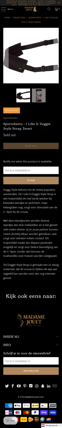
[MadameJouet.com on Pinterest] (24, 386)
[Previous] (6, 55)
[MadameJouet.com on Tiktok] (31, 386)
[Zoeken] (49, 9)
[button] (51, 426)
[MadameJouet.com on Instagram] (36, 386)
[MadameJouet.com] (31, 9)
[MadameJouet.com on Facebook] (13, 386)
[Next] (56, 55)
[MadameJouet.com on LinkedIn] (48, 386)
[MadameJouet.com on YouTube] (19, 386)
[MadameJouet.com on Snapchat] (42, 386)
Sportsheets (10, 118)
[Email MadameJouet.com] (54, 386)
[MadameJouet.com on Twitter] (6, 386)
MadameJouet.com (34, 397)
